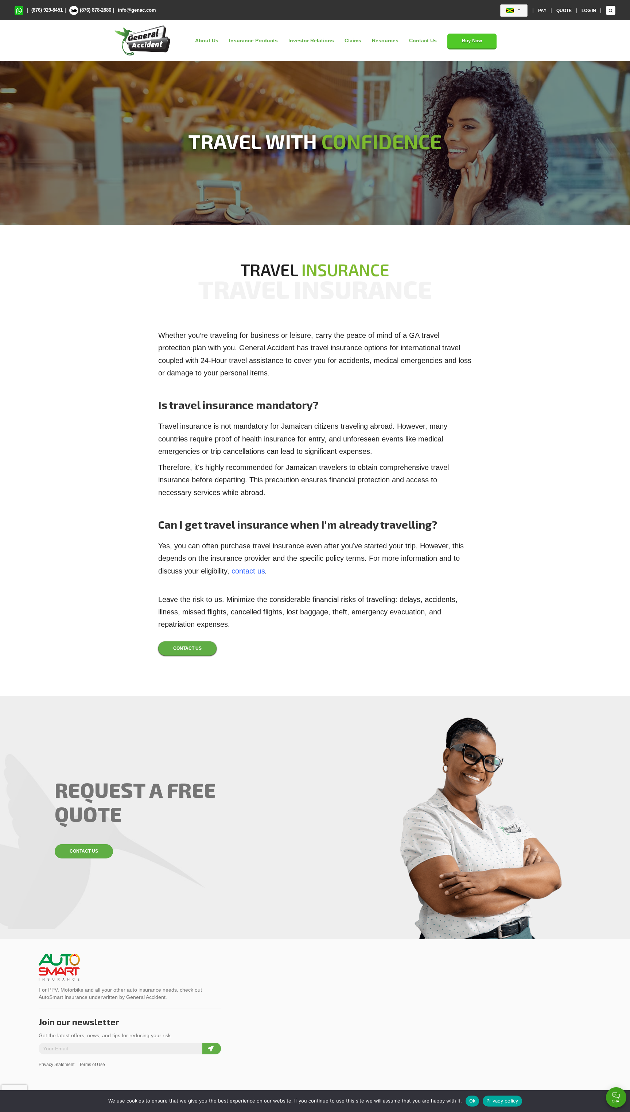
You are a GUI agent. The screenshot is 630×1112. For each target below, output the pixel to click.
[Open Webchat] (616, 1097)
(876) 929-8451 (47, 10)
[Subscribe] (211, 1048)
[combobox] (514, 10)
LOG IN (589, 10)
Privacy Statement (56, 1064)
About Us (206, 40)
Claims (353, 40)
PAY (543, 10)
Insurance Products (253, 40)
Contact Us (423, 40)
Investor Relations (311, 40)
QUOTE (564, 10)
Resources (385, 40)
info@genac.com (137, 10)
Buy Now (472, 40)
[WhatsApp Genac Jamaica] (19, 10)
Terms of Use (92, 1064)
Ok (472, 1101)
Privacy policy (502, 1101)
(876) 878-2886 (94, 10)
